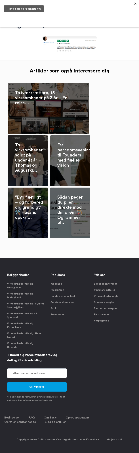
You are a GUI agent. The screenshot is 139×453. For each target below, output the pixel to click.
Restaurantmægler (105, 308)
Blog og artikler (55, 421)
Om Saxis (50, 417)
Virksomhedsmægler (107, 296)
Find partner (101, 314)
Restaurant (57, 314)
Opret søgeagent (77, 417)
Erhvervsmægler (104, 302)
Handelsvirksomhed (62, 296)
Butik (53, 308)
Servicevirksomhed (62, 302)
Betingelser (12, 417)
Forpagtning (101, 320)
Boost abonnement (105, 284)
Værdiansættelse (104, 290)
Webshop (56, 284)
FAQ (32, 417)
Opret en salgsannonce (20, 421)
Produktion (57, 290)
